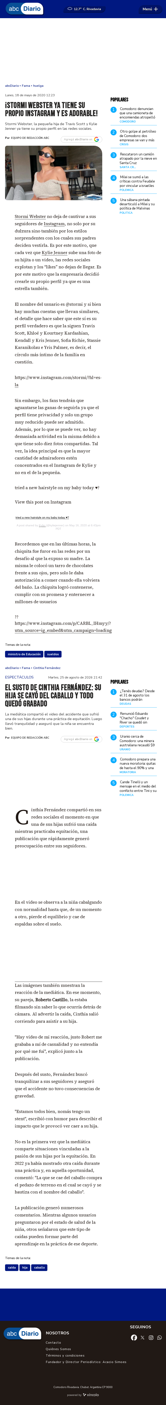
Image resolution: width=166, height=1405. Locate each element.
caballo (39, 1268)
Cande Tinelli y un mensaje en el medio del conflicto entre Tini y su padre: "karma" (138, 788)
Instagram (54, 224)
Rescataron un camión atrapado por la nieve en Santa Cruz (138, 158)
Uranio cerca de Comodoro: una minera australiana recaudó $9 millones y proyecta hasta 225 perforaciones (137, 747)
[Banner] (58, 980)
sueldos (53, 654)
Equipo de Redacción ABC (30, 138)
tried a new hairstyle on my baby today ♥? (42, 517)
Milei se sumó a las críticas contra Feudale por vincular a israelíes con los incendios (137, 183)
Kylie (42, 525)
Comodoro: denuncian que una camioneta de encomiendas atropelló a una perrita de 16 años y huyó (138, 117)
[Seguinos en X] (142, 1337)
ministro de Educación (24, 654)
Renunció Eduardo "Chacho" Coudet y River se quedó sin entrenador (134, 720)
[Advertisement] (83, 50)
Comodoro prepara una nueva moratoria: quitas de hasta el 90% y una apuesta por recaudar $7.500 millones (138, 768)
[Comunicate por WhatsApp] (159, 1337)
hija (25, 1268)
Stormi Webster (30, 216)
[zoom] (53, 173)
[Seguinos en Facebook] (134, 1337)
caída (12, 1268)
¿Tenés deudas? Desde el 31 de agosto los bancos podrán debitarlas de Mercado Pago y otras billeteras (137, 700)
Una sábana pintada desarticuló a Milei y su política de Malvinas (137, 204)
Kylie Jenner (54, 252)
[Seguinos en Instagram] (151, 1337)
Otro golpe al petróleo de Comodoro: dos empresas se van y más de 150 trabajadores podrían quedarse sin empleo (138, 142)
